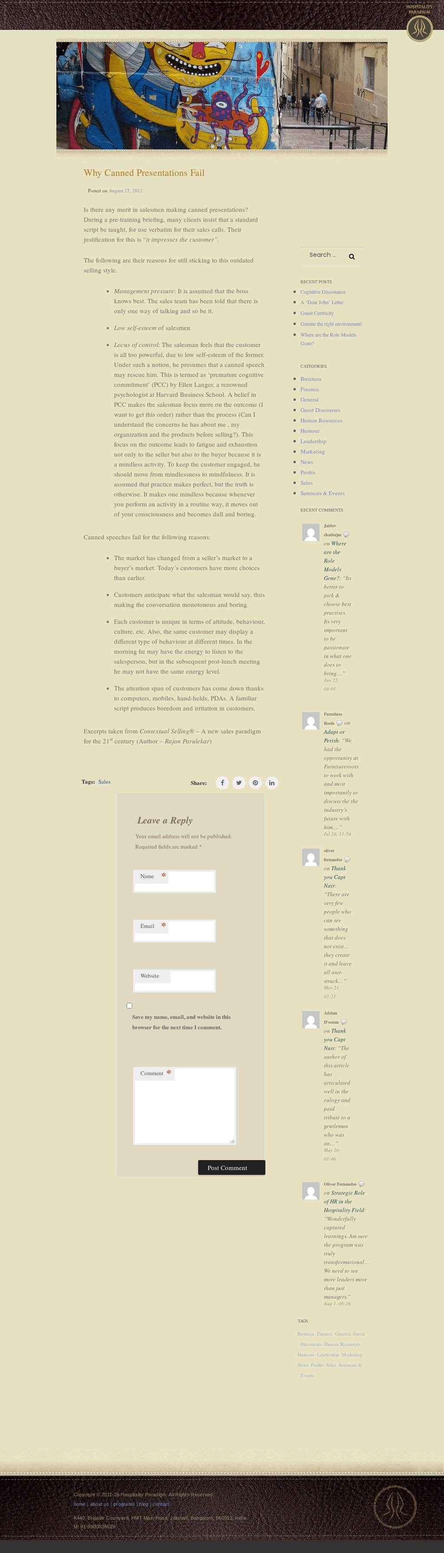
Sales (104, 781)
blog (143, 1504)
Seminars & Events (322, 493)
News (306, 462)
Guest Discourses (320, 410)
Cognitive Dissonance (323, 291)
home (80, 1504)
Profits (307, 472)
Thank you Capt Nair (335, 876)
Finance (309, 389)
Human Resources (321, 420)
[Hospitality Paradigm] (419, 20)
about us (99, 1504)
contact (161, 1504)
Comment (156, 1074)
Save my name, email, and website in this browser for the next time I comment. (181, 1021)
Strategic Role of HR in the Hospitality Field (344, 1201)
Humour (310, 430)
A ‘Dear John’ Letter (321, 301)
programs (124, 1504)
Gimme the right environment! (331, 323)
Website (149, 975)
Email (153, 927)
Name (153, 877)
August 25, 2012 (126, 190)
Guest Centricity (317, 312)
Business (310, 379)
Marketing (312, 451)
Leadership (313, 441)
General (309, 399)
